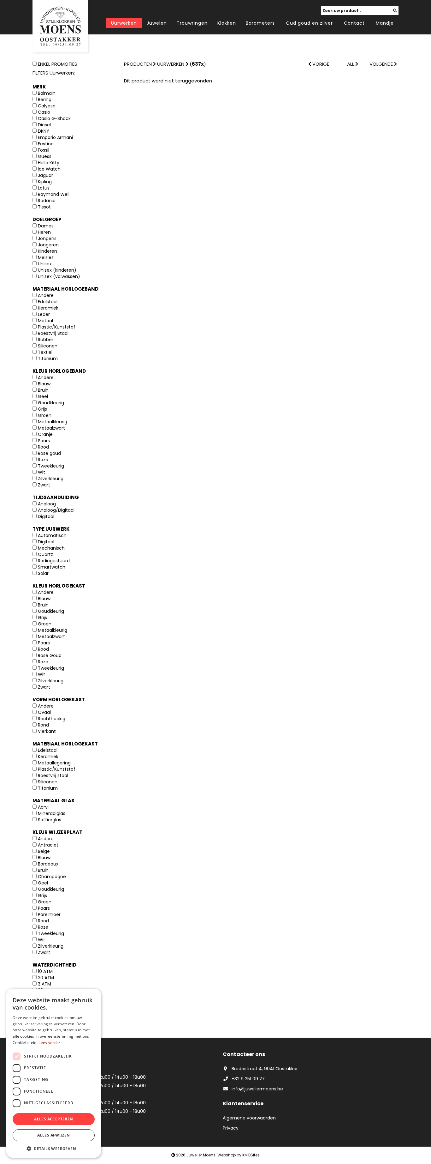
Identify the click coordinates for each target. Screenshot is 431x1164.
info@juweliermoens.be (257, 1089)
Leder (44, 314)
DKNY (43, 131)
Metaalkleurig (52, 422)
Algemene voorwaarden (249, 1118)
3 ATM (44, 984)
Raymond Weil (53, 194)
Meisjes (46, 257)
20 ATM (46, 977)
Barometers (260, 23)
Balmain (47, 93)
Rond (43, 725)
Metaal (45, 320)
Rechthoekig (51, 718)
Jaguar (45, 175)
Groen (44, 415)
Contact (354, 23)
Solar (43, 573)
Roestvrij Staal (53, 333)
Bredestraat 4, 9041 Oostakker (265, 1068)
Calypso (47, 106)
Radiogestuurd (54, 561)
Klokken (226, 23)
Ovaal (44, 712)
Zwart (44, 485)
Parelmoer (49, 914)
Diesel (44, 125)
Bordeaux (48, 864)
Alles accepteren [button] (53, 1119)
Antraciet (48, 845)
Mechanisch (51, 548)
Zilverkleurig (50, 478)
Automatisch (52, 535)
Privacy (231, 1128)
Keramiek (48, 308)
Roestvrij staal (53, 775)
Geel (43, 396)
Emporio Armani (55, 137)
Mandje (385, 23)
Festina (46, 144)
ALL (351, 64)
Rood (43, 447)
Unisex (45, 264)
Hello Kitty (48, 163)
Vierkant (47, 731)
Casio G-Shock (54, 118)
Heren (44, 232)
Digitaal (46, 516)
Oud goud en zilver (309, 23)
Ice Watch (49, 169)
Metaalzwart (51, 428)
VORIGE (320, 64)
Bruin (43, 390)
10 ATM (45, 971)
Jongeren (48, 245)
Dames (46, 226)
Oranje (45, 434)
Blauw (44, 384)
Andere (46, 295)
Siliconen (47, 346)
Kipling (45, 181)
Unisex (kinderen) (57, 270)
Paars (44, 440)
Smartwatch (51, 567)
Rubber (45, 339)
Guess (44, 156)
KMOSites (251, 1155)
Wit (41, 472)
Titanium (48, 358)
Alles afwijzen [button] (53, 1135)
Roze (43, 459)
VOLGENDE (381, 64)
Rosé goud (49, 453)
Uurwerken (124, 23)
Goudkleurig (51, 403)
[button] (54, 1148)
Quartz (45, 554)
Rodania (47, 200)
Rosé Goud (50, 655)
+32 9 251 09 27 (248, 1079)
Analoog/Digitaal (56, 510)
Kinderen (47, 251)
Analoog (47, 504)
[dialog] (53, 1073)
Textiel (45, 352)
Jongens (47, 238)
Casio (44, 112)
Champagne (52, 876)
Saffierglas (49, 820)
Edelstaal (47, 302)
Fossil (43, 150)
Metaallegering (54, 763)
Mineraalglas (51, 813)
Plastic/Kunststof (56, 327)
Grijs (42, 409)
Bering (44, 99)
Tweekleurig (51, 466)
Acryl (43, 807)
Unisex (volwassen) (59, 276)
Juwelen (157, 23)
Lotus (44, 188)
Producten (138, 64)
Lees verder (49, 1042)
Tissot (44, 207)
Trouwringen (192, 23)
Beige (44, 851)
